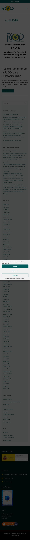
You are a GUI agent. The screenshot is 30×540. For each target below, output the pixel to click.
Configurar (15, 275)
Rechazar (15, 271)
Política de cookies (9, 278)
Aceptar (15, 266)
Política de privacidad (19, 278)
